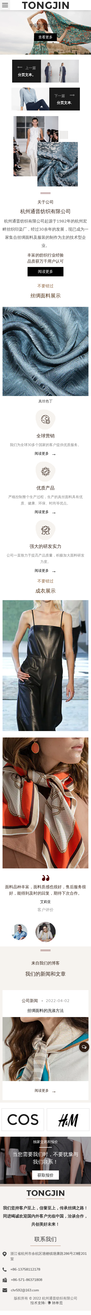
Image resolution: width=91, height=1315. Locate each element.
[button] (45, 71)
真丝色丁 (45, 401)
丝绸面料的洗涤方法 (45, 1010)
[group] (45, 665)
